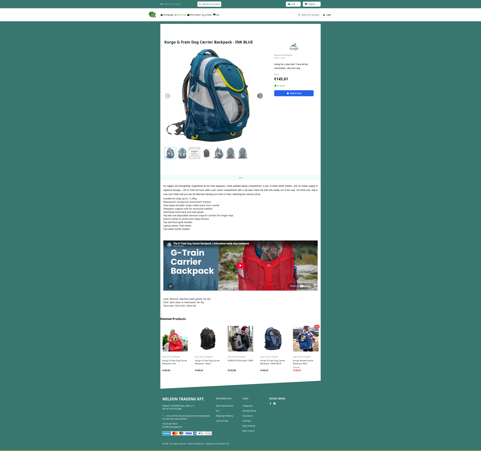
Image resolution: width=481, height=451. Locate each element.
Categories (248, 405)
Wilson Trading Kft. (183, 399)
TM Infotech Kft (222, 443)
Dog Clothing (249, 425)
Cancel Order (222, 420)
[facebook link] (270, 403)
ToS (217, 410)
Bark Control (249, 430)
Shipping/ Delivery (224, 415)
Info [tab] (240, 178)
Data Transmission (224, 405)
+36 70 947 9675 (169, 423)
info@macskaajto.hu (172, 426)
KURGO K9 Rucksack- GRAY (240, 360)
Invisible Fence (249, 410)
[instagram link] (274, 403)
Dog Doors (248, 415)
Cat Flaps (247, 420)
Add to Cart (295, 93)
